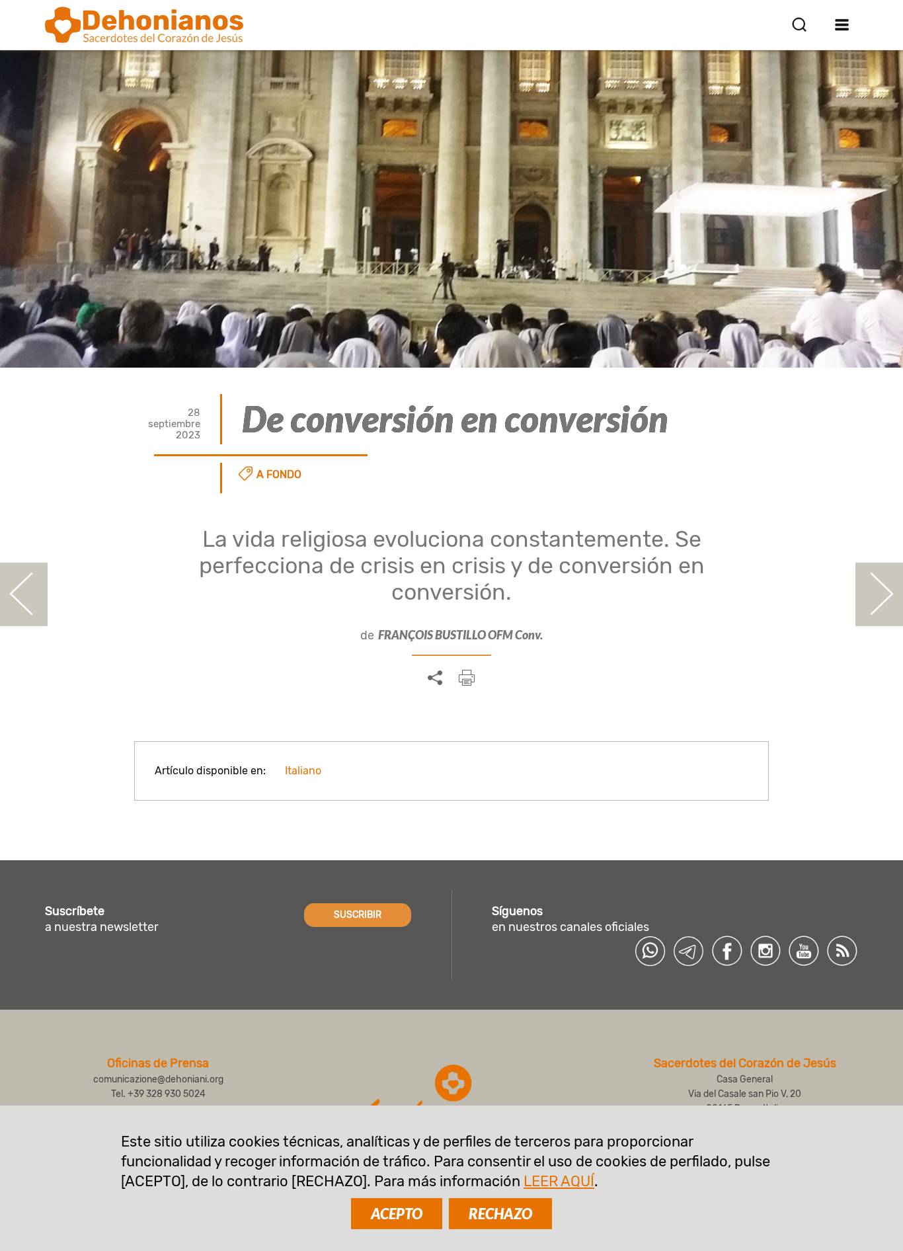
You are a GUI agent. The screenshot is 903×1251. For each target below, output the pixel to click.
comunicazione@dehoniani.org (158, 1079)
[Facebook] (727, 951)
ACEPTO (396, 1214)
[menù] (842, 24)
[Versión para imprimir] (466, 677)
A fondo (278, 474)
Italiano (303, 770)
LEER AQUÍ (559, 1181)
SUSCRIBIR (357, 914)
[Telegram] (689, 951)
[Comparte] (435, 678)
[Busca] (799, 24)
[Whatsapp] (650, 951)
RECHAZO (500, 1214)
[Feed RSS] (842, 951)
